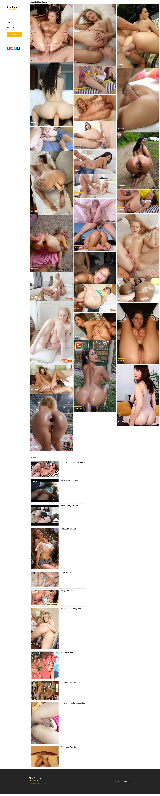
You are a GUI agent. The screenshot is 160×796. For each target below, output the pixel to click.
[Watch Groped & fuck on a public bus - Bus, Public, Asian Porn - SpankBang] (45, 491)
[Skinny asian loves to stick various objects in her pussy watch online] (45, 515)
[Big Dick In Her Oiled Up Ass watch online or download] (45, 579)
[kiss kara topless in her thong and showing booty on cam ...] (45, 756)
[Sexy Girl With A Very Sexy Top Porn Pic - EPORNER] (45, 548)
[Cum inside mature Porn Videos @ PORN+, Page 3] (45, 469)
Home (9, 22)
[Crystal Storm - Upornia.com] (45, 690)
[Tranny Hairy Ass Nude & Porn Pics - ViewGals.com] (45, 722)
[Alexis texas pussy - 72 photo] (45, 628)
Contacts (10, 27)
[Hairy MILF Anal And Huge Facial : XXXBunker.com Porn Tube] (45, 597)
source (33, 60)
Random (14, 35)
